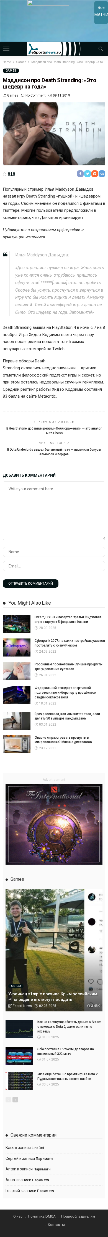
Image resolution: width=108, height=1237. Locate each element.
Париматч (44, 1159)
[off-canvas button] (6, 49)
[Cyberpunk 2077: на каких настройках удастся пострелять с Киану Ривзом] (16, 647)
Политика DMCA (42, 1216)
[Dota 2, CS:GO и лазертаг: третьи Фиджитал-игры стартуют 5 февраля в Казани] (16, 624)
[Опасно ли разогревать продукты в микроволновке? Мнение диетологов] (16, 744)
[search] (101, 49)
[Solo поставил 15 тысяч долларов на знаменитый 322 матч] (19, 1056)
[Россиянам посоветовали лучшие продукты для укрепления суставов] (16, 671)
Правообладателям (78, 1216)
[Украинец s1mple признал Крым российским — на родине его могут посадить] (54, 950)
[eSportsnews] (54, 48)
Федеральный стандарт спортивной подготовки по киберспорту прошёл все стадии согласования (65, 692)
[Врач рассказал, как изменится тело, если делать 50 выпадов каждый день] (16, 721)
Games (11, 70)
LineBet (38, 1148)
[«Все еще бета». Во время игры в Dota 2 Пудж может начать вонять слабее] (19, 1081)
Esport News (22, 1006)
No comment (35, 95)
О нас (17, 1216)
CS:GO (16, 986)
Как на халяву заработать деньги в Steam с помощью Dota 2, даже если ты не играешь (69, 1026)
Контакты (56, 1225)
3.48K (95, 1006)
